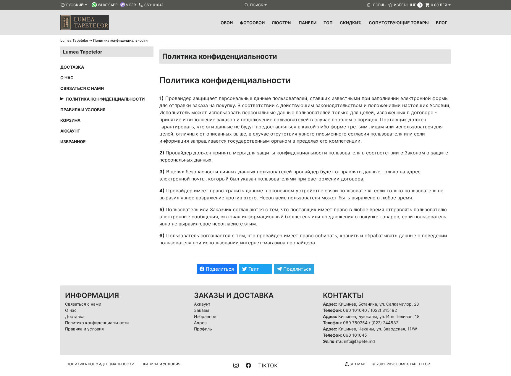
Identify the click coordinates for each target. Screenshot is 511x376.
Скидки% (351, 22)
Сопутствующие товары (399, 22)
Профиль (203, 328)
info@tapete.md (359, 341)
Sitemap (357, 364)
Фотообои (252, 22)
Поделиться (219, 269)
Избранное (73, 141)
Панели (307, 22)
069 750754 (355, 322)
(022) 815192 (384, 310)
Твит (253, 269)
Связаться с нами (82, 88)
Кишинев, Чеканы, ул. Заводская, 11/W (377, 328)
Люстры (282, 22)
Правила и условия (83, 109)
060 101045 (355, 335)
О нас (67, 77)
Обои (227, 22)
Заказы (201, 310)
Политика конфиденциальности (105, 98)
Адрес (200, 322)
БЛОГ (441, 22)
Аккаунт (70, 130)
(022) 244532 (384, 322)
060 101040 (355, 310)
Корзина (70, 120)
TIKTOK (268, 365)
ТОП (328, 22)
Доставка (72, 67)
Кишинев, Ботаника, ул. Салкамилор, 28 (378, 303)
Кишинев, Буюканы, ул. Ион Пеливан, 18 (379, 316)
